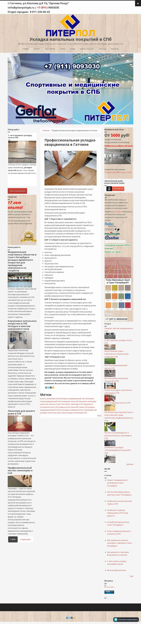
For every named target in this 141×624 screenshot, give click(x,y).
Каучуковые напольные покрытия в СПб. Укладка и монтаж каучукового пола (22, 324)
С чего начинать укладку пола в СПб (20, 136)
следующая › (25, 539)
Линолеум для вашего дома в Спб (21, 412)
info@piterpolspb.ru (21, 7)
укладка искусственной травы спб (72, 407)
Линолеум (102, 49)
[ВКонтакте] (46, 387)
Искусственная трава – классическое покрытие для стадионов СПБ (116, 354)
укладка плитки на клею (50, 412)
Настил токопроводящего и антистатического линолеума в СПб (118, 435)
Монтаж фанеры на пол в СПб (117, 403)
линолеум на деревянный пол (72, 398)
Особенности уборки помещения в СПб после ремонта (117, 513)
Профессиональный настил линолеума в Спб (20, 470)
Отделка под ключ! (87, 49)
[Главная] (70, 25)
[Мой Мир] (51, 387)
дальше (130, 464)
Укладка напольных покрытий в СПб (71, 39)
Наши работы (50, 49)
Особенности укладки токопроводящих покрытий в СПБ (117, 450)
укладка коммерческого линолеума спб (79, 410)
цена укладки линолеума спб (74, 412)
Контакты (114, 49)
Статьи (62, 49)
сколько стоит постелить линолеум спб (65, 404)
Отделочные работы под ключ (117, 172)
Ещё (99, 415)
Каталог (37, 49)
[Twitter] (48, 387)
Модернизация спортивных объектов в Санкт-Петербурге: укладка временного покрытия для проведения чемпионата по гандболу (22, 261)
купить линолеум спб (49, 398)
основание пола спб (69, 401)
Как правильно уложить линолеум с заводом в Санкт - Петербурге (120, 543)
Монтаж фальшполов (116, 570)
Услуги (72, 49)
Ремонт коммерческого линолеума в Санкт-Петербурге (117, 483)
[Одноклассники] (53, 387)
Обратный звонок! (17, 191)
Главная (26, 49)
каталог (117, 211)
